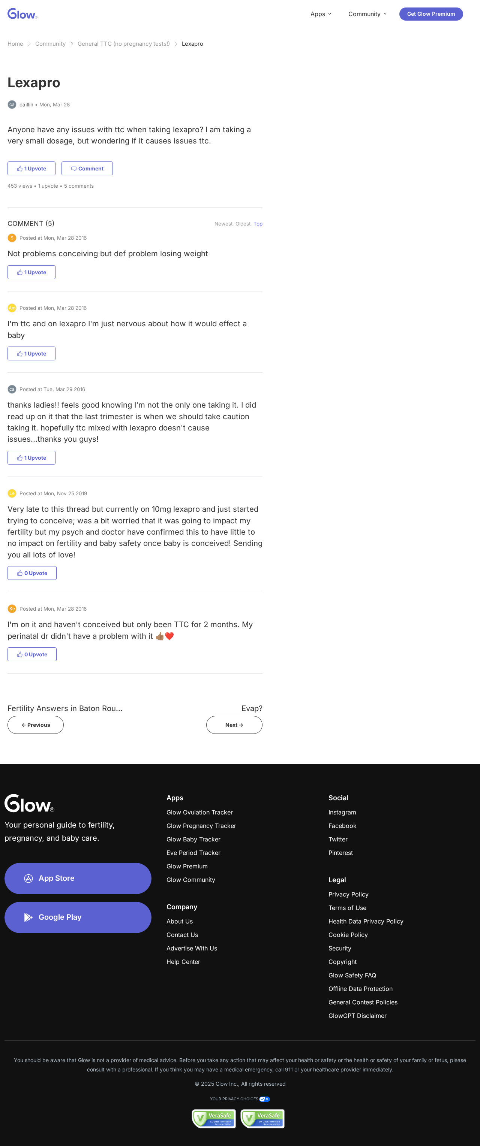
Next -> (234, 725)
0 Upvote (35, 573)
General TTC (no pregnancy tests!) (124, 43)
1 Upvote (35, 168)
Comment (91, 168)
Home (15, 43)
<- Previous (35, 725)
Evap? (252, 708)
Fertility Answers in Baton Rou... (65, 708)
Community (50, 43)
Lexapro (192, 43)
